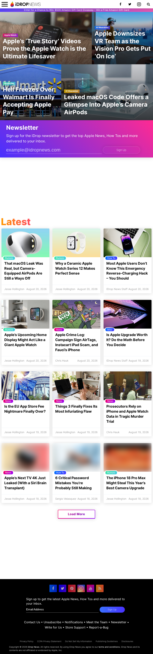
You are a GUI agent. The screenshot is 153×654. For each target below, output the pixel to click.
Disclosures (127, 641)
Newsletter (118, 622)
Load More (76, 514)
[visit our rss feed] (100, 588)
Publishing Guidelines (107, 641)
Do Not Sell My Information (78, 641)
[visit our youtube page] (90, 588)
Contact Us (32, 622)
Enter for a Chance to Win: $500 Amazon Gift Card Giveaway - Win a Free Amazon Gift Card (76, 10)
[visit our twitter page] (62, 588)
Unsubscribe (52, 622)
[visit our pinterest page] (72, 588)
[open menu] (4, 4)
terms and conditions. (109, 647)
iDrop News (33, 647)
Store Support (75, 627)
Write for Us (53, 627)
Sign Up (121, 150)
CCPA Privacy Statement (49, 641)
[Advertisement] (76, 188)
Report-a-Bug (98, 627)
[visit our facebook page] (53, 588)
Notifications (74, 622)
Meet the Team (96, 622)
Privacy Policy (26, 641)
